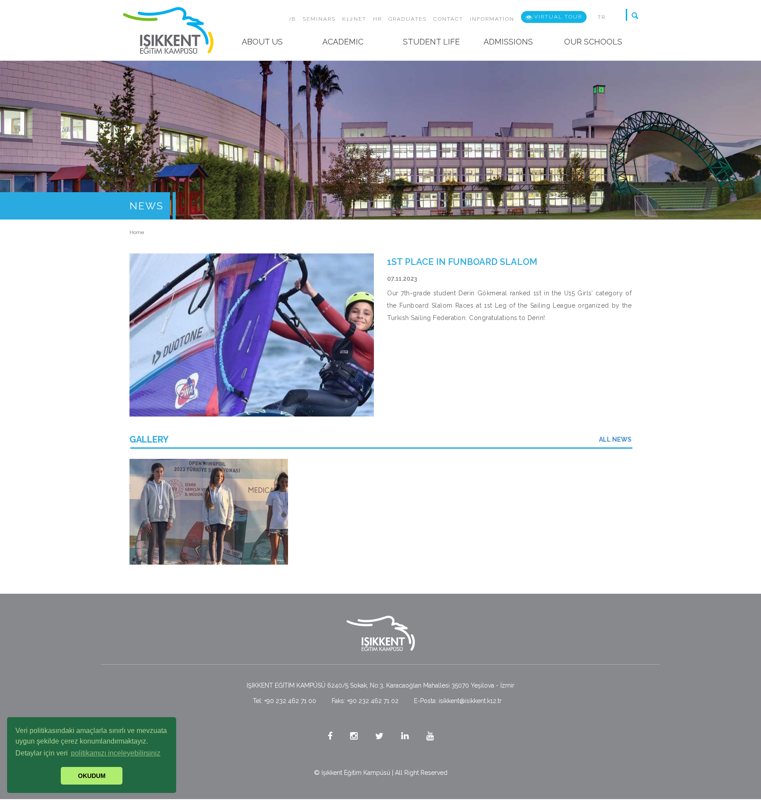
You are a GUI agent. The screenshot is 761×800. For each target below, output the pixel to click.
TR (602, 17)
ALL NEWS (615, 439)
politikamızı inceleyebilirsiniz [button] (115, 753)
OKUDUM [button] (92, 775)
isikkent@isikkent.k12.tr (470, 700)
